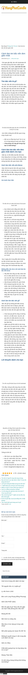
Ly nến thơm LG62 (7, 591)
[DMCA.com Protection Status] (3, 674)
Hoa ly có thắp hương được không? (10, 489)
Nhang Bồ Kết (5, 614)
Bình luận (4, 520)
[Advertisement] (14, 28)
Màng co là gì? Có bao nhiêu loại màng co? (12, 487)
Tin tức (9, 504)
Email (3, 543)
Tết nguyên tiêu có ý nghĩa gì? (11, 586)
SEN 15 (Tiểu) (5, 643)
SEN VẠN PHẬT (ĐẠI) (8, 601)
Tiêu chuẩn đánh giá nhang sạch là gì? (11, 502)
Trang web (4, 550)
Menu (15, 1)
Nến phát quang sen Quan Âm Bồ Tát (13, 631)
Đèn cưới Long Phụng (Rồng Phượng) (13, 596)
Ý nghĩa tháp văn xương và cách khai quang (12, 485)
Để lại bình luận (15, 58)
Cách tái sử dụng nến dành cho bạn (12, 581)
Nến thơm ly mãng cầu (8, 619)
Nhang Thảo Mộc (6, 655)
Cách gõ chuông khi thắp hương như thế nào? (13, 483)
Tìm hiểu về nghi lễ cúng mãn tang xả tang (12, 478)
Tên (2, 536)
